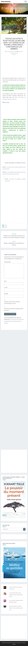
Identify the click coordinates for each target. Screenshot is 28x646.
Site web (6, 293)
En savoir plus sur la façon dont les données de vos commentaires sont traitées (14, 321)
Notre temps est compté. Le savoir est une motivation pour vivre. (16, 608)
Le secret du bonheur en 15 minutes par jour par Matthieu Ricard (15, 594)
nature (5, 227)
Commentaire (7, 262)
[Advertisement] (14, 67)
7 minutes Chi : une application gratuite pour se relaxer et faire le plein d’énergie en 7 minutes (14, 235)
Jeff (19, 51)
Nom (5, 281)
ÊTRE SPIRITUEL (6, 1)
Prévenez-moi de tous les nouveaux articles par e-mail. (13, 309)
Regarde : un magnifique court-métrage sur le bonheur (14, 243)
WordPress (19, 642)
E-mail (6, 287)
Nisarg (14, 644)
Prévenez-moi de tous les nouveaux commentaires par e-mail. (12, 302)
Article (5, 225)
